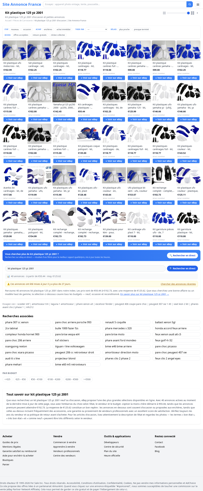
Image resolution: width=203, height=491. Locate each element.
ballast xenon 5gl (165, 322)
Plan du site (110, 451)
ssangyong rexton (16, 346)
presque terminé (141, 29)
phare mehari (13, 364)
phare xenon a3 (84, 303)
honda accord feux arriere (171, 328)
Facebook (160, 446)
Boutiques (8, 460)
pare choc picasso (166, 346)
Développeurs (111, 442)
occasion (27, 29)
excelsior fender (104, 303)
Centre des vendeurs (64, 455)
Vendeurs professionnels (66, 451)
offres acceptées (20, 35)
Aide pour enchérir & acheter (18, 455)
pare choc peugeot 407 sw (171, 352)
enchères (48, 29)
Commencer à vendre (64, 442)
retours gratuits (39, 35)
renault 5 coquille (115, 322)
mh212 (29, 307)
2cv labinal (11, 328)
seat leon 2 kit (181, 303)
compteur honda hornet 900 (22, 334)
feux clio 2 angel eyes (167, 358)
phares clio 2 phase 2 (117, 358)
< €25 (7, 379)
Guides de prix (10, 442)
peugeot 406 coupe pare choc (131, 303)
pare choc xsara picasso (19, 352)
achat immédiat (63, 29)
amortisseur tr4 (40, 303)
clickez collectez (58, 35)
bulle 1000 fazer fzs (66, 328)
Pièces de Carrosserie (23, 20)
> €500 (87, 379)
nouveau (15, 29)
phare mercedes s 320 (118, 328)
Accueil (8, 20)
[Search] (190, 4)
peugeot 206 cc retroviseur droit (74, 352)
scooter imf (23, 303)
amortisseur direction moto (121, 352)
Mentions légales (12, 446)
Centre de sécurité (114, 446)
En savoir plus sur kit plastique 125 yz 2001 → (144, 294)
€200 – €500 (72, 379)
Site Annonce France (22, 4)
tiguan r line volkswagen (70, 346)
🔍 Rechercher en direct (182, 268)
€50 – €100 (36, 379)
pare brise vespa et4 (67, 334)
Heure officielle (112, 455)
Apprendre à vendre (64, 446)
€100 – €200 (54, 379)
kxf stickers (62, 340)
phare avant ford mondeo (120, 340)
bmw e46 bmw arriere (118, 346)
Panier (6, 464)
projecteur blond (65, 358)
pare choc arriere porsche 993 (73, 322)
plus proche (124, 29)
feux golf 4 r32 (163, 340)
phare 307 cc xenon (17, 322)
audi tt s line (12, 358)
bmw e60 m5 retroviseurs (70, 364)
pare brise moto (114, 334)
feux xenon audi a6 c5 (168, 334)
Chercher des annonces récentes (178, 283)
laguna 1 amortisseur (62, 303)
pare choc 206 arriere (18, 340)
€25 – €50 (21, 379)
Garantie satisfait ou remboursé (19, 451)
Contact (159, 442)
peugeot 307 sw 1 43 (160, 303)
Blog (157, 451)
